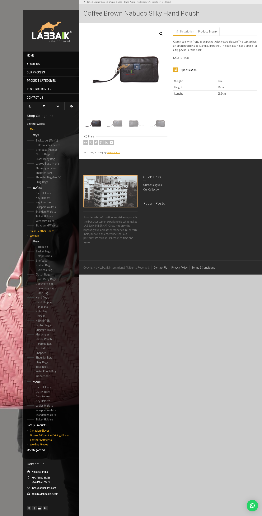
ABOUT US (33, 64)
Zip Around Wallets (47, 225)
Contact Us (160, 267)
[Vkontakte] (111, 142)
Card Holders (43, 193)
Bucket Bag (43, 265)
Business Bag (44, 270)
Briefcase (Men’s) (46, 149)
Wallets (37, 187)
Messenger (42, 334)
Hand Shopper (44, 302)
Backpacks (42, 247)
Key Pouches (43, 202)
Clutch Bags (43, 154)
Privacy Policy (179, 267)
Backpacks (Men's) (47, 140)
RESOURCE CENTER (39, 89)
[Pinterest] (101, 142)
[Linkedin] (40, 508)
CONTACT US (35, 97)
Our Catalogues (152, 185)
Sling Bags (42, 182)
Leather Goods (36, 124)
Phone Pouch (44, 339)
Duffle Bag (42, 293)
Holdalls (40, 316)
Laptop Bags (43, 325)
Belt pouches (44, 256)
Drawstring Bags (46, 288)
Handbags (42, 307)
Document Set (44, 283)
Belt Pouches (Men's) (48, 145)
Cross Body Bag (45, 159)
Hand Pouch (43, 297)
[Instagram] (45, 508)
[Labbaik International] (51, 30)
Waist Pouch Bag (46, 371)
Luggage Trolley (45, 330)
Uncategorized (36, 450)
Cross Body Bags (46, 279)
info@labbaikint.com (44, 488)
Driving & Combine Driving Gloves (49, 435)
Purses (36, 381)
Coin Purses (43, 396)
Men (32, 129)
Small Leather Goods (42, 231)
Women (34, 235)
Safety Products (37, 425)
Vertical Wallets (45, 221)
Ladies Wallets (44, 405)
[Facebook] (34, 508)
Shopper (41, 353)
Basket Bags (43, 251)
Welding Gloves (39, 444)
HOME (30, 55)
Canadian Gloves (39, 430)
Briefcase (41, 260)
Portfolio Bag (44, 343)
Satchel (40, 348)
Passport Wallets (46, 207)
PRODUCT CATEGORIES (41, 80)
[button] (161, 33)
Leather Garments (41, 440)
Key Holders (43, 198)
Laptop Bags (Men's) (48, 163)
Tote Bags (42, 367)
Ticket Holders (44, 216)
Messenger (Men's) (47, 168)
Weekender (42, 376)
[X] (29, 508)
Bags (36, 135)
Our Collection (151, 189)
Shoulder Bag (44, 357)
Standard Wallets (46, 211)
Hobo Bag (42, 311)
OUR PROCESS (36, 72)
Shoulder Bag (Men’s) (48, 177)
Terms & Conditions (203, 267)
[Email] (85, 142)
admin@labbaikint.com (45, 494)
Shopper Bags (44, 173)
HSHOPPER (43, 320)
